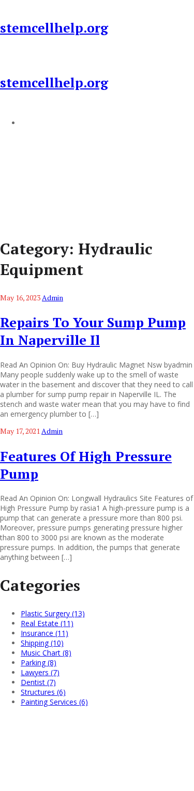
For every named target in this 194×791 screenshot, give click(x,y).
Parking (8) (38, 662)
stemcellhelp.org (54, 27)
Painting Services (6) (54, 702)
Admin (52, 297)
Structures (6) (43, 692)
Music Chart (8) (46, 653)
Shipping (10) (42, 643)
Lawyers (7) (40, 672)
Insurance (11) (44, 633)
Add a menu (41, 122)
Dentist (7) (38, 682)
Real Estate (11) (47, 623)
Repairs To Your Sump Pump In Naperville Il (93, 330)
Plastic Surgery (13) (53, 613)
